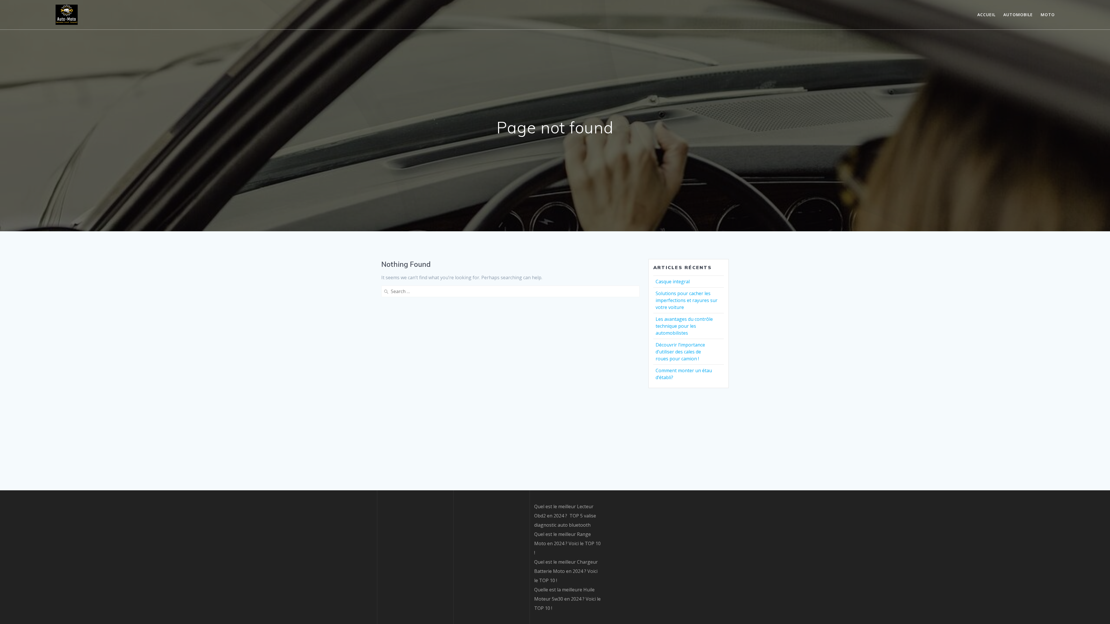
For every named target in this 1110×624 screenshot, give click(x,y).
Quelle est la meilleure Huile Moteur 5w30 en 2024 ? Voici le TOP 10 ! (567, 598)
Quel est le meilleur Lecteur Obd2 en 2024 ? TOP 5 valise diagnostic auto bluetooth (565, 515)
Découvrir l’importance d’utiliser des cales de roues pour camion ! (680, 352)
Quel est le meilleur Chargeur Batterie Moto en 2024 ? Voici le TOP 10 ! (566, 571)
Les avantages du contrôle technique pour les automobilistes (684, 326)
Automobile (1018, 14)
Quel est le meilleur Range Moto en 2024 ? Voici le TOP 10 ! (567, 543)
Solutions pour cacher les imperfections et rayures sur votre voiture (686, 300)
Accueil (986, 14)
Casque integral (673, 281)
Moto (1048, 14)
